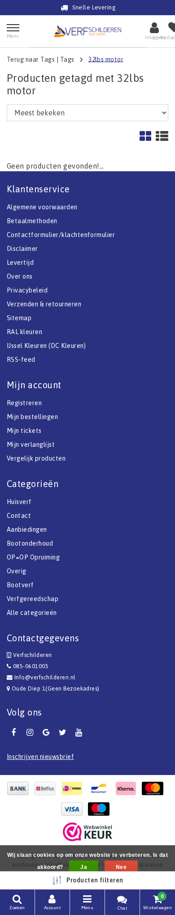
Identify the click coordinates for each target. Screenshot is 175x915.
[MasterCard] (154, 788)
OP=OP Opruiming (33, 557)
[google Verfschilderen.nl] (46, 732)
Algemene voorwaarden (42, 207)
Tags (67, 59)
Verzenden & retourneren (44, 304)
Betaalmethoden (32, 221)
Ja (83, 867)
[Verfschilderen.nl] (87, 31)
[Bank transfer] (20, 788)
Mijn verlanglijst (31, 444)
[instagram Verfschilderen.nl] (29, 732)
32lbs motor (105, 59)
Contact (19, 515)
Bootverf (20, 585)
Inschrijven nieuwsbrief (40, 756)
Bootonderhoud (30, 543)
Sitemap (19, 318)
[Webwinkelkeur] (87, 831)
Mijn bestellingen (32, 416)
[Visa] (74, 809)
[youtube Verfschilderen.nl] (79, 732)
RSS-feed (21, 359)
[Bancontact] (101, 788)
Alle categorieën (32, 612)
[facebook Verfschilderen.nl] (13, 732)
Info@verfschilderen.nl (45, 677)
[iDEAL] (74, 788)
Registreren (24, 403)
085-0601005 (29, 666)
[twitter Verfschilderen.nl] (62, 732)
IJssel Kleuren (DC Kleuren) (46, 345)
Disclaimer (22, 248)
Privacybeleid (27, 290)
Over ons (20, 276)
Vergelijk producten (36, 458)
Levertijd (20, 262)
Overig (16, 571)
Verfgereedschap (32, 598)
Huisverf (19, 501)
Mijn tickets (24, 430)
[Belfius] (47, 788)
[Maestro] (101, 809)
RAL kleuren (24, 331)
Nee (121, 867)
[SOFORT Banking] (127, 788)
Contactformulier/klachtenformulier (61, 234)
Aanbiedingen (27, 529)
